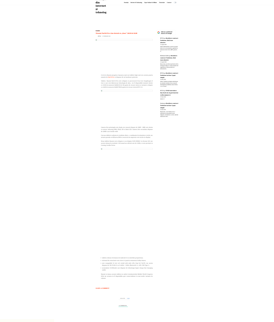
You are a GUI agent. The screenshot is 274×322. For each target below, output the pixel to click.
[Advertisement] (137, 16)
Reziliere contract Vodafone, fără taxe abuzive (169, 40)
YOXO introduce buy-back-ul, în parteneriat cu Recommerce (169, 93)
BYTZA (99, 36)
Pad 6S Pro (111, 77)
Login (128, 298)
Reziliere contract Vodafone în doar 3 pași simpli (169, 75)
